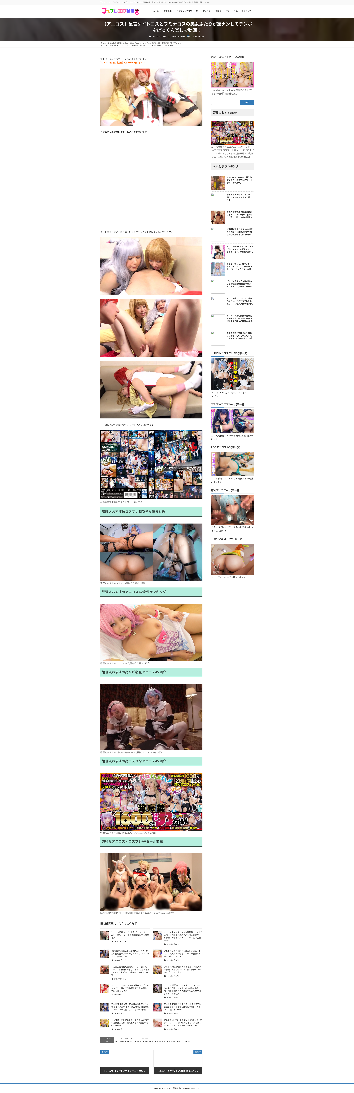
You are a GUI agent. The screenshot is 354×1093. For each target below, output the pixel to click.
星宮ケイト (161, 1042)
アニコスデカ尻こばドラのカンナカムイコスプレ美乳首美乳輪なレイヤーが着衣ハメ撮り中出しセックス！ (182, 954)
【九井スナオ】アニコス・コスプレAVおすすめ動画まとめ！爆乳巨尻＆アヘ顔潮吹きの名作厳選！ (130, 1023)
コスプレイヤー (142, 1038)
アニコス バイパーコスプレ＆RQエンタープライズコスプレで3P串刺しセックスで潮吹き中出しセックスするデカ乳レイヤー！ (183, 1023)
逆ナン (181, 1042)
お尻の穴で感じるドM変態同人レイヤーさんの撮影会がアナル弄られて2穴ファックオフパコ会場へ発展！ (130, 954)
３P (189, 1042)
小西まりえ (149, 1042)
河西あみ (172, 1042)
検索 (246, 102)
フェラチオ (122, 1042)
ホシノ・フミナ (135, 1042)
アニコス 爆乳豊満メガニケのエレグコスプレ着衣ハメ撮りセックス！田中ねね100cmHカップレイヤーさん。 (183, 970)
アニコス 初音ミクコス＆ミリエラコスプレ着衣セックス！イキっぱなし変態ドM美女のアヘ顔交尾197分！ (182, 1007)
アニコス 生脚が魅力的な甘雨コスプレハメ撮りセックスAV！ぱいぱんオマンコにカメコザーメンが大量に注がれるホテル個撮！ (130, 1007)
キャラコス (129, 1038)
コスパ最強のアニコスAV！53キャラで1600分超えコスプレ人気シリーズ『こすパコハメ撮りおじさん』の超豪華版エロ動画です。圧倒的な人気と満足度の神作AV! (232, 152)
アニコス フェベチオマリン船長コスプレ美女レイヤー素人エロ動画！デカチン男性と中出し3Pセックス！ (130, 988)
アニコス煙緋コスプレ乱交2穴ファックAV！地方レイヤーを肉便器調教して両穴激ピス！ (130, 935)
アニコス (118, 1038)
